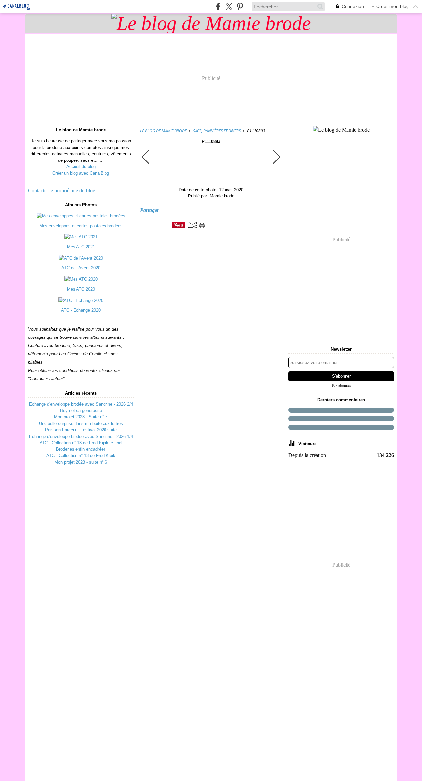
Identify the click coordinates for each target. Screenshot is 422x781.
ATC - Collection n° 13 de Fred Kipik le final (81, 442)
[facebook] (218, 6)
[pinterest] (240, 6)
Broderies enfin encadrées (81, 449)
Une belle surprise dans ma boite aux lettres (81, 423)
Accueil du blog (81, 166)
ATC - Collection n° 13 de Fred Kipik (80, 455)
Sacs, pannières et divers (217, 131)
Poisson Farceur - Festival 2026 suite (81, 429)
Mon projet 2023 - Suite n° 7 (80, 416)
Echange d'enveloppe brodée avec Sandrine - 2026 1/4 (81, 436)
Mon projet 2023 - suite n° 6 (80, 462)
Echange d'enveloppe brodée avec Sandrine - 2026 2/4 (81, 404)
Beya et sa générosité (81, 410)
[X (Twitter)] (229, 6)
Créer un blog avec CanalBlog (80, 173)
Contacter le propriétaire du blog (61, 190)
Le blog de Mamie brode (163, 131)
